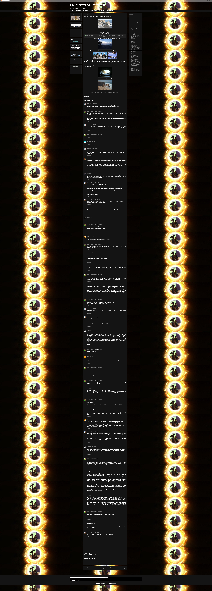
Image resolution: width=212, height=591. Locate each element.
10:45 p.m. (100, 458)
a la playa (110, 50)
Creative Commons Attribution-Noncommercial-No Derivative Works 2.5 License (75, 71)
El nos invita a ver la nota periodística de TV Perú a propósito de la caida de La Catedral (105, 404)
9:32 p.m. (92, 217)
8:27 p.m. (91, 173)
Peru (116, 92)
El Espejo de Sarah (92, 382)
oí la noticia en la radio (92, 29)
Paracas (101, 92)
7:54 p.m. (96, 308)
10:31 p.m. (100, 431)
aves (118, 92)
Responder (89, 107)
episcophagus (133, 55)
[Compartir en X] (86, 96)
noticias (104, 92)
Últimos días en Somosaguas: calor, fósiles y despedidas (136, 48)
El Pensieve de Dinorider (88, 5)
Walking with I (78, 10)
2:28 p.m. (100, 367)
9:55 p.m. (100, 224)
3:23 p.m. (100, 511)
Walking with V (110, 10)
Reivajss (88, 217)
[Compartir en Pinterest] (88, 96)
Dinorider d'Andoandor (92, 111)
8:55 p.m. (100, 199)
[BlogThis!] (85, 96)
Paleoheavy (133, 40)
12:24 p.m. (93, 266)
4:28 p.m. (96, 148)
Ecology (106, 95)
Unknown (89, 419)
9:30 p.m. (93, 207)
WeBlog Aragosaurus (134, 59)
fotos (106, 92)
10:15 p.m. (100, 532)
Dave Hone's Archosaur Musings (135, 21)
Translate (78, 26)
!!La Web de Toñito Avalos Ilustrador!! (135, 33)
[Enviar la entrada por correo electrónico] (86, 95)
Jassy (88, 173)
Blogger (114, 583)
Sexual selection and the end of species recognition (135, 23)
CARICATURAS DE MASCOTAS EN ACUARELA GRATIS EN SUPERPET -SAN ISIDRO (135, 36)
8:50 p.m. (100, 182)
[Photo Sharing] (105, 28)
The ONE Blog (133, 51)
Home (72, 10)
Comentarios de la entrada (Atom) (108, 572)
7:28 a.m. (100, 349)
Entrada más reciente (89, 568)
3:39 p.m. (100, 134)
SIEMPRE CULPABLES (134, 56)
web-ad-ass (133, 68)
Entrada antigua (122, 568)
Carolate (88, 158)
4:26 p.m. (100, 244)
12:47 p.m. (91, 236)
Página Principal (106, 568)
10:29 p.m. (95, 446)
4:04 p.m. (100, 299)
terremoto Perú (109, 92)
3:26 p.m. (100, 111)
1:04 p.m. (100, 274)
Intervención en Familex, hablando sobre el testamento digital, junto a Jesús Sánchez (136, 28)
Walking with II (86, 10)
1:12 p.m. (93, 495)
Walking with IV (102, 10)
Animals (95, 95)
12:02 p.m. (93, 523)
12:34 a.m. (93, 388)
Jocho (88, 236)
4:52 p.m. (92, 158)
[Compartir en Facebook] (87, 96)
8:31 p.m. (93, 419)
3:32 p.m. (96, 124)
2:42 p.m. (100, 380)
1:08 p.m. (93, 471)
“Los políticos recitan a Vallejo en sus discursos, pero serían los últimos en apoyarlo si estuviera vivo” (136, 71)
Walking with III (94, 10)
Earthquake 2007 (100, 95)
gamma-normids (90, 103)
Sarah (88, 356)
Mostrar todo (139, 74)
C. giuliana (89, 141)
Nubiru (132, 26)
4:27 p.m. (93, 141)
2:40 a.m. (95, 330)
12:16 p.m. (93, 252)
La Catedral (95, 92)
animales (114, 92)
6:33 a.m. (100, 399)
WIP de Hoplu (133, 41)
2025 (131, 52)
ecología (98, 92)
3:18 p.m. (96, 103)
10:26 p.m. (100, 317)
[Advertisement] (105, 562)
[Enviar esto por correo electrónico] (84, 96)
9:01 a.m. (91, 356)
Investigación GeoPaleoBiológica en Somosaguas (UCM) (134, 45)
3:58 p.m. (93, 284)
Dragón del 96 (90, 330)
